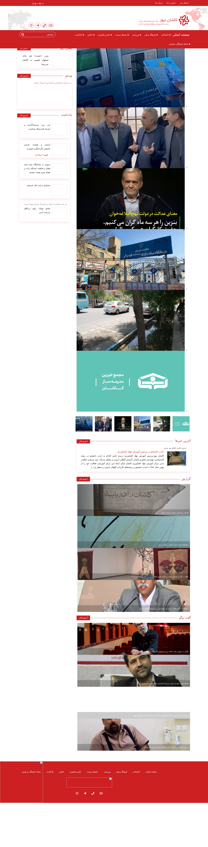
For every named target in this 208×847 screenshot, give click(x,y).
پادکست (78, 34)
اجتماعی (165, 34)
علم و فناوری (104, 34)
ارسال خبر (184, 3)
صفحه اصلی (181, 35)
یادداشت (66, 114)
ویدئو (67, 75)
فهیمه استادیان (41, 155)
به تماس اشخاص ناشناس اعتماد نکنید (52, 82)
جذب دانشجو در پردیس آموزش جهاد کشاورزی (140, 451)
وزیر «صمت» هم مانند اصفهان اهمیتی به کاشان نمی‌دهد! (35, 59)
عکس (90, 34)
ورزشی (135, 34)
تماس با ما (171, 3)
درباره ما (158, 3)
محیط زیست (121, 34)
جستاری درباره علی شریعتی (38, 185)
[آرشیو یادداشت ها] (59, 129)
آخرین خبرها (183, 440)
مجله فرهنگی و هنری (178, 44)
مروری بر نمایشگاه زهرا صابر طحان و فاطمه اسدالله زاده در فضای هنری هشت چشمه (37, 168)
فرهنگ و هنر (150, 34)
